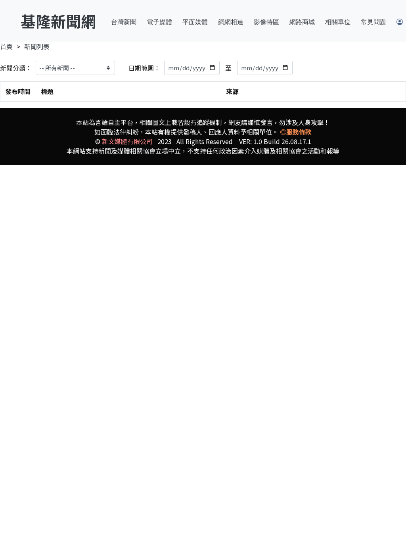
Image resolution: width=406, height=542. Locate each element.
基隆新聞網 (58, 21)
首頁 (6, 46)
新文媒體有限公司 (127, 141)
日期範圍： (144, 68)
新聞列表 (37, 46)
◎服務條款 (296, 131)
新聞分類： (16, 68)
